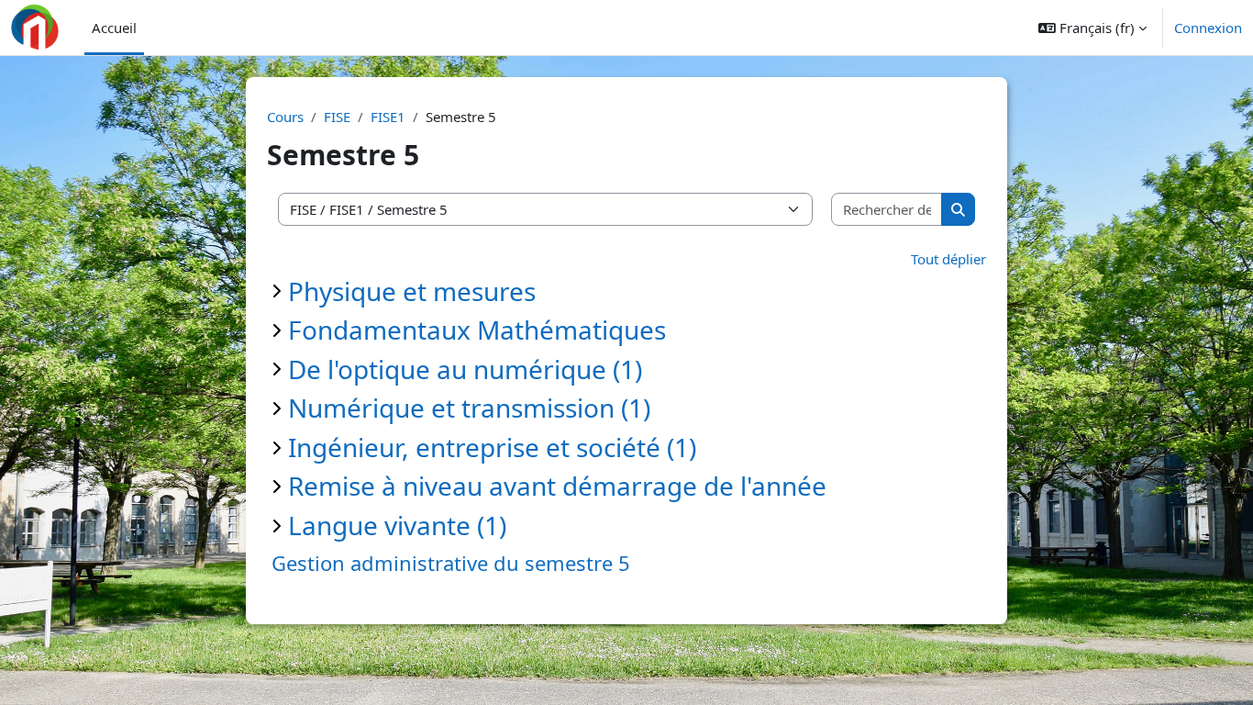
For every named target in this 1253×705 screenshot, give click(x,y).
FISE (337, 116)
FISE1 (388, 116)
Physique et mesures (412, 291)
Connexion (1208, 27)
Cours (285, 116)
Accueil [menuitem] (114, 27)
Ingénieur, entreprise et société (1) (492, 447)
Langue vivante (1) (397, 525)
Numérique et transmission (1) (469, 407)
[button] (1092, 27)
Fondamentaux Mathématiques (477, 329)
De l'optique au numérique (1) (465, 369)
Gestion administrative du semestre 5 (451, 562)
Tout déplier (948, 259)
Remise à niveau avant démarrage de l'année (557, 485)
